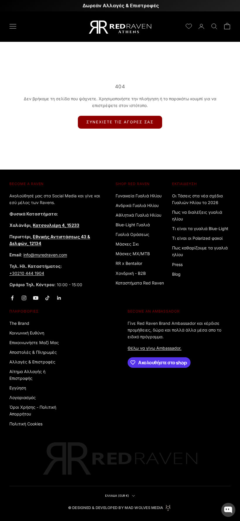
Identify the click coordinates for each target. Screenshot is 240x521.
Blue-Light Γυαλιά (133, 224)
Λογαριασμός (22, 397)
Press (177, 264)
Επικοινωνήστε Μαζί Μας (34, 342)
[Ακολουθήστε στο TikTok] (47, 298)
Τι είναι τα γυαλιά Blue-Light (200, 228)
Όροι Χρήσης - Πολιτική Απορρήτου (32, 410)
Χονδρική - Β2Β (131, 273)
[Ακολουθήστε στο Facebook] (12, 298)
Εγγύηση (17, 387)
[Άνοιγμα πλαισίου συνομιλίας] (228, 510)
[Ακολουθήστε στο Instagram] (24, 298)
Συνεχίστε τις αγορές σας (120, 122)
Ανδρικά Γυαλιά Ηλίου (137, 205)
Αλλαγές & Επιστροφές (32, 361)
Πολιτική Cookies (25, 423)
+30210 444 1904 (26, 273)
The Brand (19, 323)
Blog (176, 274)
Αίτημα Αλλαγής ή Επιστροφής (27, 375)
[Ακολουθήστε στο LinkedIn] (59, 298)
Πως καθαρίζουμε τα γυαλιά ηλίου (200, 251)
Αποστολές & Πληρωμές (33, 352)
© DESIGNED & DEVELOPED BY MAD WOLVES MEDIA (115, 508)
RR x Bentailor (129, 263)
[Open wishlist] (188, 26)
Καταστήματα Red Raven (140, 282)
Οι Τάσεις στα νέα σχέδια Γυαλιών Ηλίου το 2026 (197, 199)
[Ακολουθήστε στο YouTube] (36, 298)
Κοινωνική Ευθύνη (26, 332)
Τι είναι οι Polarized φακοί (197, 238)
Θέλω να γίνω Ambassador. (154, 348)
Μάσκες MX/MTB (133, 253)
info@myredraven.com (45, 254)
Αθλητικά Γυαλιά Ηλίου (138, 215)
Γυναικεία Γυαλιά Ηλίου (139, 195)
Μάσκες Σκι (127, 243)
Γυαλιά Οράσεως (132, 234)
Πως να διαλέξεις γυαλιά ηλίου (197, 215)
